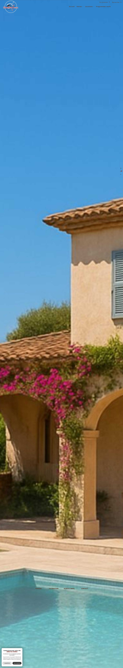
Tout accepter (17, 663)
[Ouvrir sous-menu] (82, 6)
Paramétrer (7, 663)
